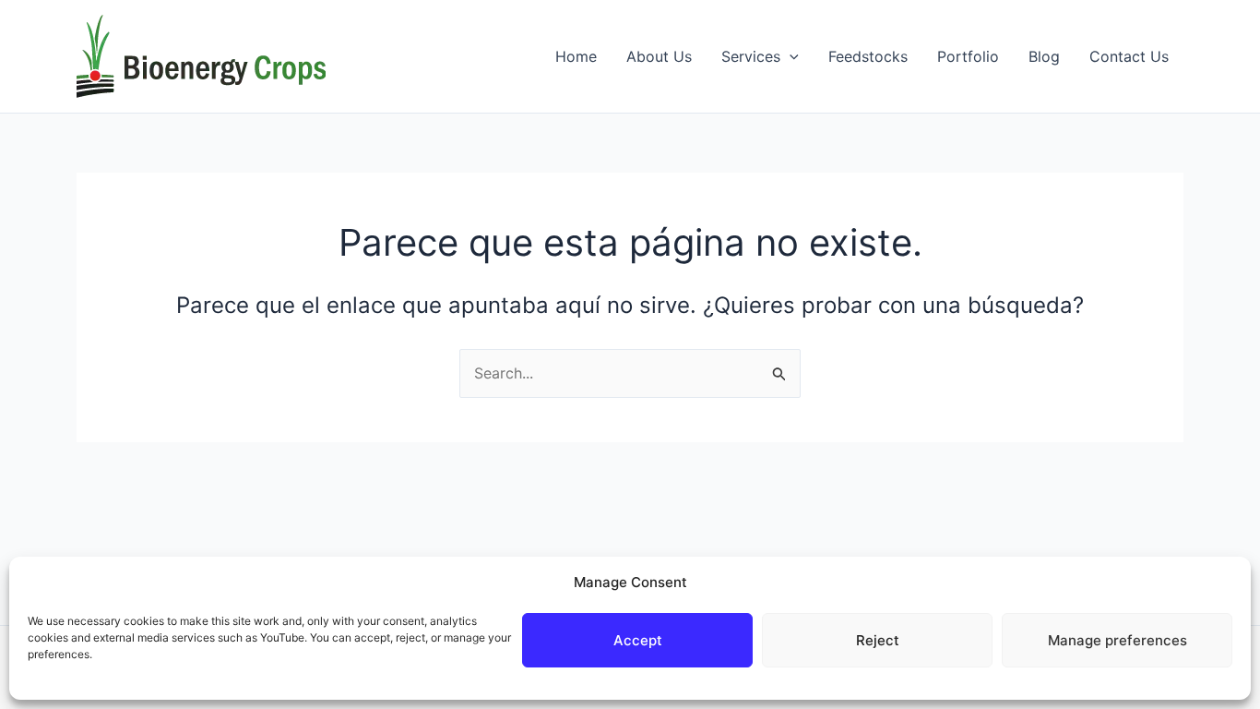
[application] (789, 56)
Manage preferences (1117, 640)
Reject (877, 640)
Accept (637, 640)
